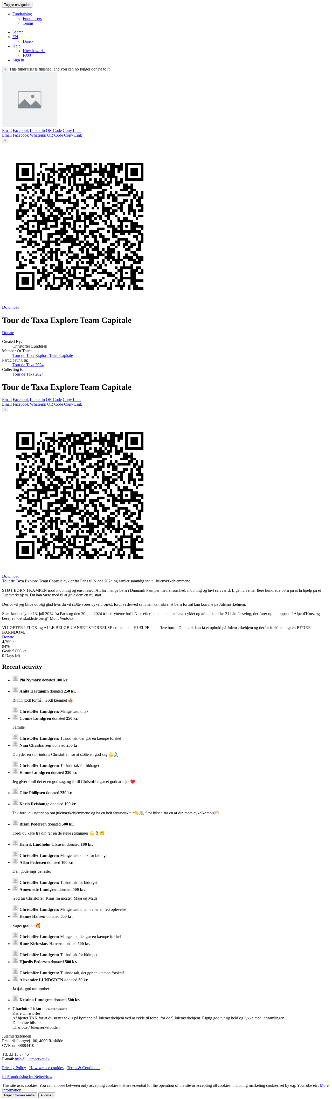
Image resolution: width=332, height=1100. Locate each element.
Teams (28, 23)
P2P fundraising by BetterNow (27, 1076)
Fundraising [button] (22, 14)
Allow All (46, 1095)
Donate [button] (8, 332)
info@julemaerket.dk (32, 1059)
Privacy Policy (14, 1068)
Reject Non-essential (19, 1095)
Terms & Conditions (83, 1068)
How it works (34, 50)
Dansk (28, 41)
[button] (15, 36)
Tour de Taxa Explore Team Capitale (42, 355)
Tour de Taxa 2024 (28, 365)
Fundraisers (32, 18)
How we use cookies (46, 1068)
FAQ (27, 55)
